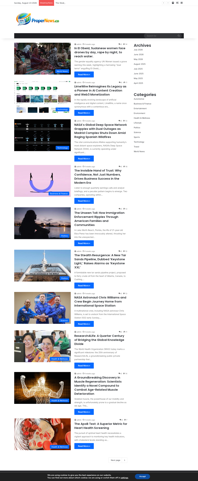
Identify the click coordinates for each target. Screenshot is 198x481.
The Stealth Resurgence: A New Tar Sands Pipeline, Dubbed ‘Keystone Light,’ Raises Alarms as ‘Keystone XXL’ (100, 261)
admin (79, 44)
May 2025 (138, 78)
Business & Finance (142, 103)
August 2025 (140, 64)
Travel (136, 146)
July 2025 (138, 69)
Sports (137, 137)
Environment (139, 113)
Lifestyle (137, 123)
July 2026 (138, 49)
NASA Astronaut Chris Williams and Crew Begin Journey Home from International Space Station (100, 301)
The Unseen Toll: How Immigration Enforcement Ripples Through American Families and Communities (99, 219)
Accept (142, 476)
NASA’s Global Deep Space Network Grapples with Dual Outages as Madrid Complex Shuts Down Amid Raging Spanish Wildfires (100, 131)
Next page (115, 460)
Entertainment (140, 108)
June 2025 (138, 73)
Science (137, 132)
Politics (137, 127)
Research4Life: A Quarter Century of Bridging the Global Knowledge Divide (99, 340)
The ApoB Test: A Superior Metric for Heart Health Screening (100, 426)
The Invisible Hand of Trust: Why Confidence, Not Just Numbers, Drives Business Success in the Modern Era (97, 176)
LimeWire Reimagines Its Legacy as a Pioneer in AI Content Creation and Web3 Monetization (100, 90)
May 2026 (138, 59)
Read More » (84, 74)
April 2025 (138, 83)
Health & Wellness (142, 118)
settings (124, 478)
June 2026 (138, 54)
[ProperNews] (37, 19)
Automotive (139, 99)
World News (139, 151)
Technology (139, 142)
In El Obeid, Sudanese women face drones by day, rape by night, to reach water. (99, 52)
